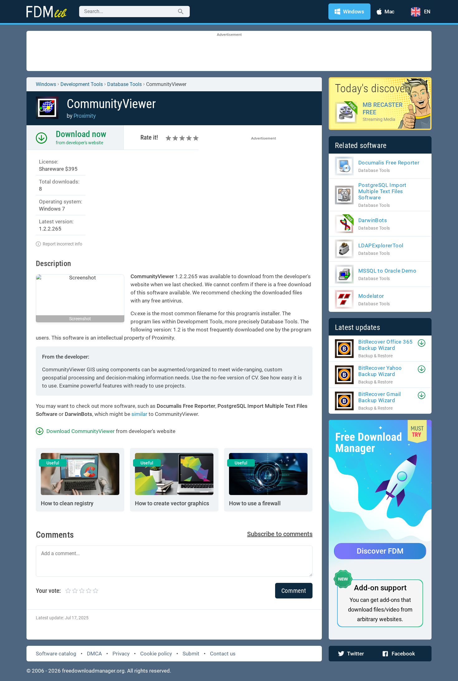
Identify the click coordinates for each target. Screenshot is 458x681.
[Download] (421, 343)
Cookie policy (156, 653)
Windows (46, 84)
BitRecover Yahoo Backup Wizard (380, 371)
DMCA (94, 653)
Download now (81, 134)
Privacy (121, 653)
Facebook (403, 653)
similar (139, 414)
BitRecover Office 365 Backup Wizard (385, 345)
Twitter (355, 653)
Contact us (223, 653)
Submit (191, 653)
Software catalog (56, 653)
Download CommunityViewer (80, 431)
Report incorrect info (62, 243)
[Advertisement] (229, 51)
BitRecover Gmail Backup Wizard (379, 397)
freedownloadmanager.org (93, 671)
